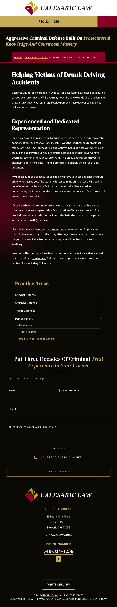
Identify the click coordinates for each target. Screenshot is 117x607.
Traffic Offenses (25, 310)
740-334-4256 (49, 21)
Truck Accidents (27, 331)
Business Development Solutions (74, 599)
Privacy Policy (44, 599)
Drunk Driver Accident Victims (36, 338)
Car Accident (26, 324)
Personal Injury (24, 318)
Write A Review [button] (58, 584)
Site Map (29, 599)
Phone (12, 409)
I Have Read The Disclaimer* (61, 457)
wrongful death (57, 229)
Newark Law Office (60, 534)
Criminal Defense (25, 294)
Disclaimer (58, 449)
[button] (107, 21)
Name (12, 390)
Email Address (71, 390)
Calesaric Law (49, 595)
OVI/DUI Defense (26, 302)
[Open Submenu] (101, 295)
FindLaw (102, 599)
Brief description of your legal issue (32, 427)
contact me (39, 258)
